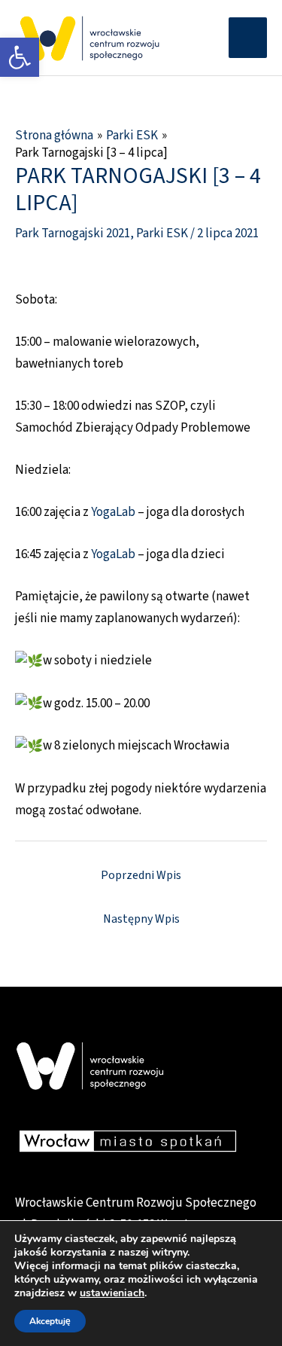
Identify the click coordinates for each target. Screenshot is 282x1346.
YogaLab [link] (113, 512)
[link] (19, 57)
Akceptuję (50, 1321)
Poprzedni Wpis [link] (141, 875)
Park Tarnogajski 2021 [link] (72, 233)
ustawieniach (112, 1293)
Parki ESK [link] (162, 233)
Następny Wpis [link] (141, 919)
